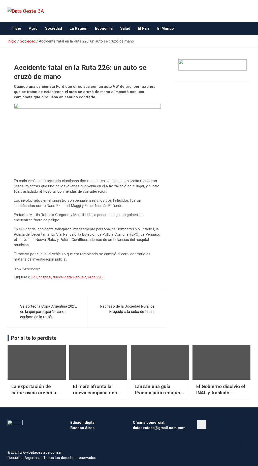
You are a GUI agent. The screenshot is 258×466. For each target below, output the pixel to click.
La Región (78, 28)
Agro (33, 28)
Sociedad (53, 28)
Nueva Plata (62, 277)
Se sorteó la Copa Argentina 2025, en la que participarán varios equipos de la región (48, 311)
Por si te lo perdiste (33, 338)
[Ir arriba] (245, 443)
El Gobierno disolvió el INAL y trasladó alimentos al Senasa (220, 393)
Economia (104, 28)
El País (144, 28)
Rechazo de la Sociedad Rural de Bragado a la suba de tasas (127, 309)
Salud (125, 28)
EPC (33, 277)
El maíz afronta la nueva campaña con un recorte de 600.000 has (97, 396)
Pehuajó (79, 277)
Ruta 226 (95, 277)
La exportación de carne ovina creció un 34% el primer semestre (35, 396)
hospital (45, 277)
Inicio (16, 28)
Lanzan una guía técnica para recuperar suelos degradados (160, 393)
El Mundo (165, 28)
